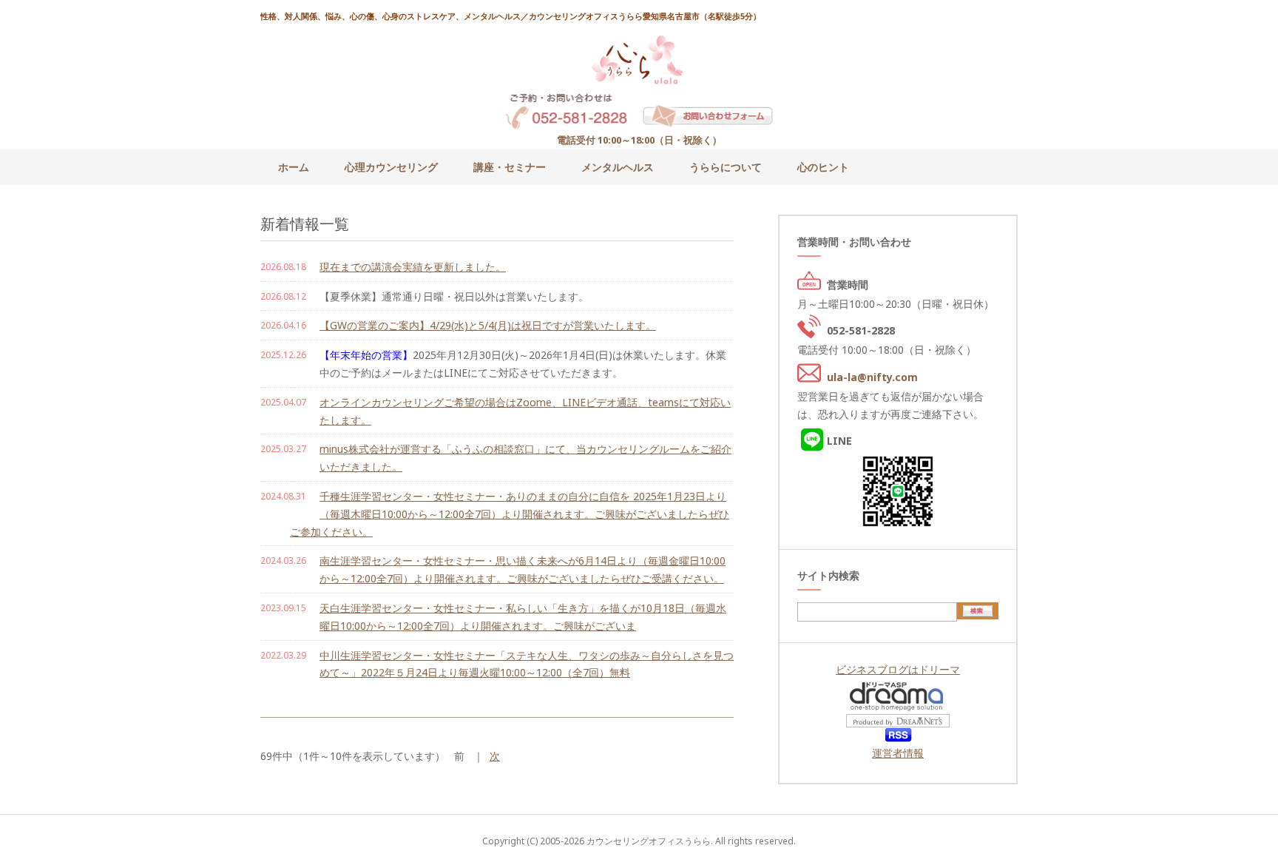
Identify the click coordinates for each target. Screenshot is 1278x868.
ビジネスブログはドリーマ (898, 669)
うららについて (725, 167)
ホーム (293, 167)
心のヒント (823, 167)
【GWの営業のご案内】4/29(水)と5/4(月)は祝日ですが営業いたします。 (488, 325)
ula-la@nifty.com (872, 377)
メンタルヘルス (617, 167)
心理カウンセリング (391, 167)
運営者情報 (898, 753)
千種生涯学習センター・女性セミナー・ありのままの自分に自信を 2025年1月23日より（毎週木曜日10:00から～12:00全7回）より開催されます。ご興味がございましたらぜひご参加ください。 (509, 514)
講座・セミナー (509, 167)
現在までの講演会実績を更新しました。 (413, 267)
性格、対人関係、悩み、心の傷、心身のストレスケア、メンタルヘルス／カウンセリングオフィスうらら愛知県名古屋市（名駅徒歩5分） (510, 15)
